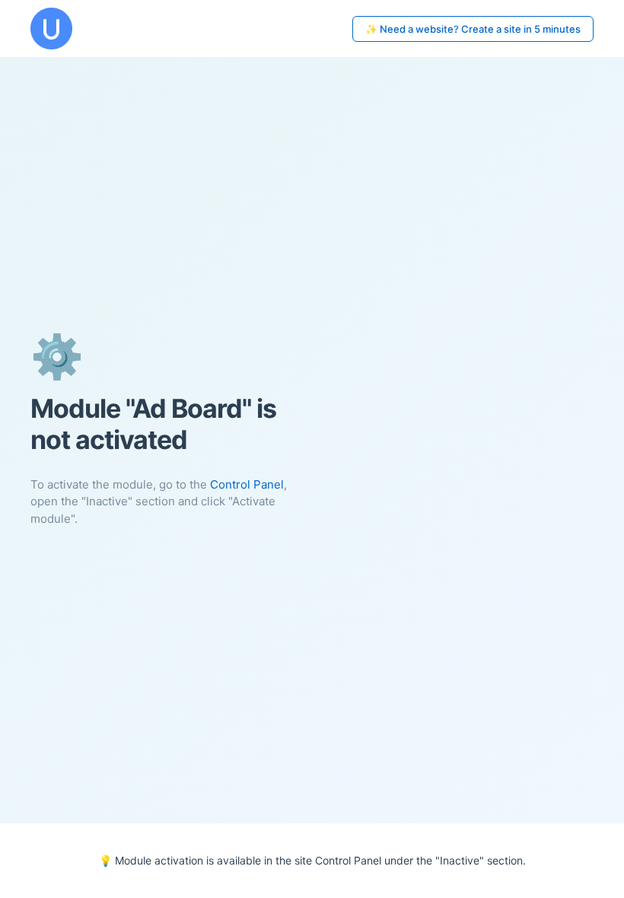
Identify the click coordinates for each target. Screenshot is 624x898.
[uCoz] (51, 28)
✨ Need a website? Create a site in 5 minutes (473, 29)
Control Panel (247, 484)
